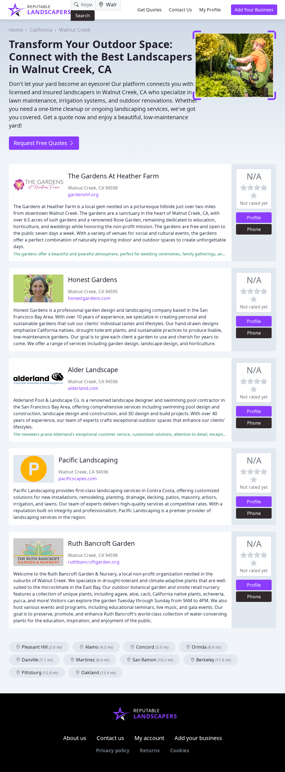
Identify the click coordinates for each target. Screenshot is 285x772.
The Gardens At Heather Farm (113, 175)
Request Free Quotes (41, 143)
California (41, 29)
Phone (254, 229)
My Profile (210, 10)
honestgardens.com (89, 298)
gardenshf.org (83, 194)
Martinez (92, 660)
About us (74, 738)
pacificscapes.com (77, 478)
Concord (152, 647)
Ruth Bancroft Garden (101, 543)
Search (82, 16)
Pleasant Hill (41, 647)
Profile (254, 218)
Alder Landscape (93, 369)
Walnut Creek (75, 29)
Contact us (110, 738)
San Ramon (152, 660)
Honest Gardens (92, 279)
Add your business (198, 738)
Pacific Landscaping (88, 459)
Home (16, 29)
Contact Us (180, 10)
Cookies (179, 750)
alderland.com (83, 388)
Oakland (98, 672)
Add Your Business (254, 10)
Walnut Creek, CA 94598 (93, 188)
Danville (37, 660)
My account (149, 738)
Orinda (206, 647)
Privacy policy (112, 750)
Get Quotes (149, 10)
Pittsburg (39, 672)
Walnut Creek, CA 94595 (93, 291)
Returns (150, 750)
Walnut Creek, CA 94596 (93, 381)
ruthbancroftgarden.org (93, 562)
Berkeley (213, 660)
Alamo (98, 647)
